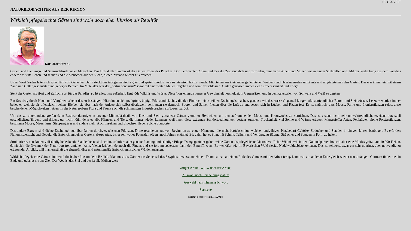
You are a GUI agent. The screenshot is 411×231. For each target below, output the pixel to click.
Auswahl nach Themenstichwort (206, 182)
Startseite (206, 189)
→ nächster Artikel (218, 168)
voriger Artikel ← (192, 168)
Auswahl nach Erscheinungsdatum (205, 175)
